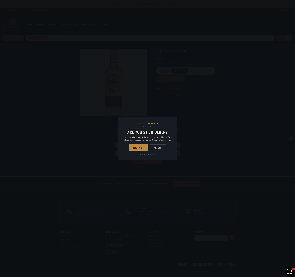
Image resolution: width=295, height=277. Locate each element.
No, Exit (158, 147)
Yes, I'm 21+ (138, 147)
